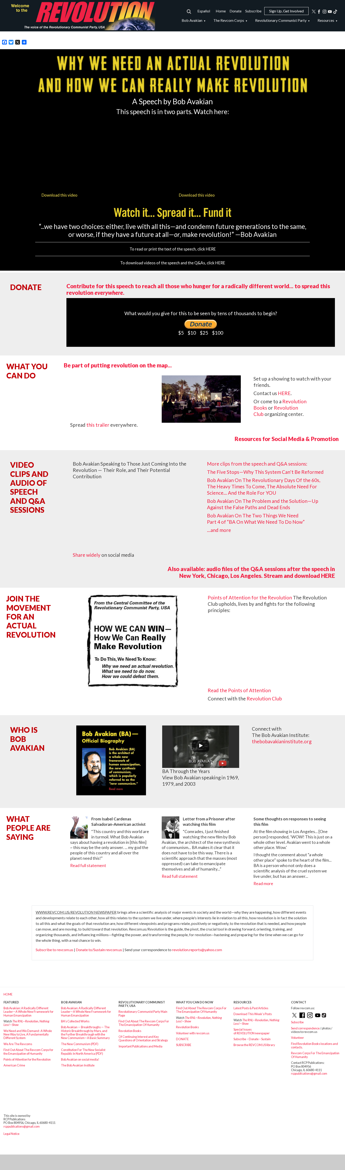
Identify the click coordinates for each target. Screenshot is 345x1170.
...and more (219, 530)
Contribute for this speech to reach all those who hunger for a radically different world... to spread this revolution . (198, 289)
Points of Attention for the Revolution (250, 597)
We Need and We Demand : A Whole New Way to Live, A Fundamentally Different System (28, 1034)
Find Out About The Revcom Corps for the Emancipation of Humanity (28, 1051)
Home (221, 11)
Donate (236, 11)
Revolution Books (130, 1031)
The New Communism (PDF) (79, 1044)
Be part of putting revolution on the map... (118, 365)
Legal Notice (11, 1134)
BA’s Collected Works (75, 1021)
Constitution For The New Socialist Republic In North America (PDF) (83, 1051)
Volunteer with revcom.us (192, 1033)
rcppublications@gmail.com (309, 1073)
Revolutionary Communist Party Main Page (143, 1013)
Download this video (59, 195)
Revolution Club (264, 698)
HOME (8, 994)
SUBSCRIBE (183, 1045)
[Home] (81, 15)
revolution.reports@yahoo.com (197, 949)
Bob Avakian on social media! (80, 1059)
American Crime (14, 1065)
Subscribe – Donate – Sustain (252, 1039)
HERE (211, 249)
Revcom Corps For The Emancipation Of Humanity (315, 1054)
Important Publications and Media (140, 1046)
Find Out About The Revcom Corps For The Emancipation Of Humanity (144, 1023)
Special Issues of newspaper (252, 1031)
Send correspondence (305, 1028)
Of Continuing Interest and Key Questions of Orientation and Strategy (143, 1038)
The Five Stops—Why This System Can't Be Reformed (265, 472)
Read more (263, 883)
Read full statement (88, 865)
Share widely (86, 555)
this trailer (97, 425)
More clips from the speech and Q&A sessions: (257, 464)
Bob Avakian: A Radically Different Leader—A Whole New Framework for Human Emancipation (29, 1011)
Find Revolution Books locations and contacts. (314, 1045)
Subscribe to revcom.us (54, 949)
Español (203, 11)
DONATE (182, 1039)
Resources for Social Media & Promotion (287, 438)
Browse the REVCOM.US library (254, 1045)
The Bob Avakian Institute (78, 1065)
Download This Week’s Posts (253, 1014)
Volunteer (297, 1037)
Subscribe (253, 11)
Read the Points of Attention (239, 690)
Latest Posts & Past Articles (251, 1008)
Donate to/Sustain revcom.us (99, 949)
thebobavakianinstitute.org (281, 741)
